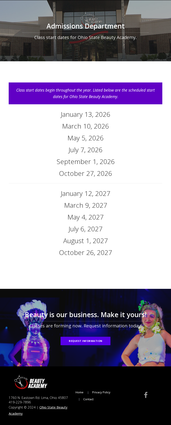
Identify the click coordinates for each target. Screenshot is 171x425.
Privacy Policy (101, 392)
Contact (88, 399)
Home (79, 392)
